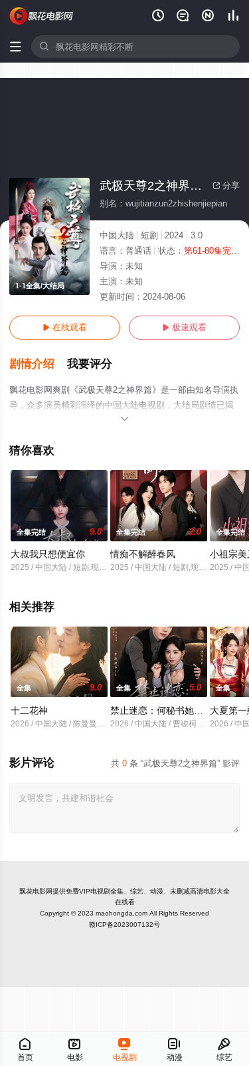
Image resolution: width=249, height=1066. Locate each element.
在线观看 (64, 327)
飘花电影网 (35, 891)
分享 (226, 185)
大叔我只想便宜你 (48, 554)
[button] (38, 364)
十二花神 (29, 710)
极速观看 (184, 327)
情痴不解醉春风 (142, 554)
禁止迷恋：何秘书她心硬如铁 (170, 710)
